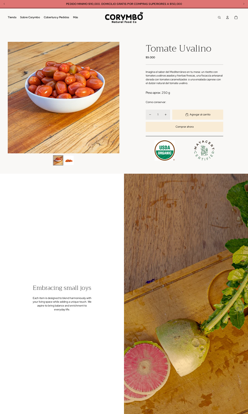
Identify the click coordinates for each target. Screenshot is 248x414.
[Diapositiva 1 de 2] (58, 160)
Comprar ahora (185, 126)
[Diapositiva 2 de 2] (69, 160)
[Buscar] (219, 17)
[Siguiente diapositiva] (116, 97)
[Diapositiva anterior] (11, 97)
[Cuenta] (227, 17)
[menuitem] (75, 17)
